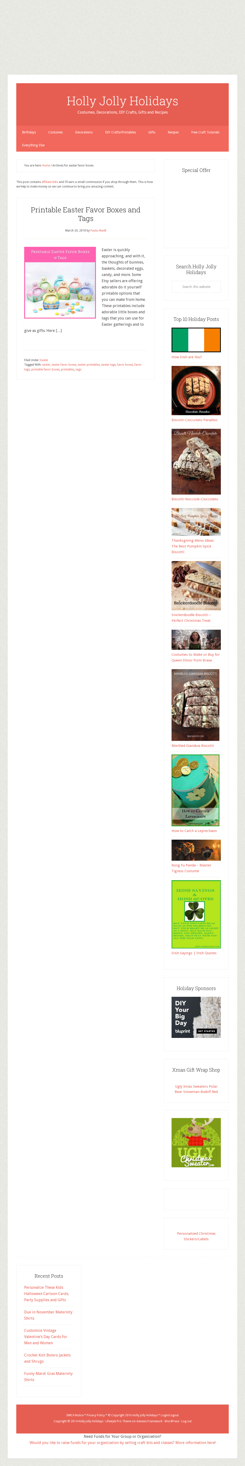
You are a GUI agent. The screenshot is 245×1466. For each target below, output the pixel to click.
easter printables (89, 364)
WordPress (172, 1421)
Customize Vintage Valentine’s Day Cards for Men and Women (45, 1336)
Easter (44, 360)
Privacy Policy (96, 1415)
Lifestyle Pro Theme (118, 1421)
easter (46, 364)
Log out (186, 1421)
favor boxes (125, 364)
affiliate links (50, 182)
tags (78, 369)
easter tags (108, 364)
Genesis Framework (149, 1421)
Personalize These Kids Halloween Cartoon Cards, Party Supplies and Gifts (46, 1293)
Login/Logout (170, 1415)
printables (67, 369)
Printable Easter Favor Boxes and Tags (85, 214)
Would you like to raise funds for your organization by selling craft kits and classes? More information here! (123, 1442)
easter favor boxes (64, 364)
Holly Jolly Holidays (122, 101)
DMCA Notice (75, 1415)
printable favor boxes (45, 369)
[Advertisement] (122, 33)
